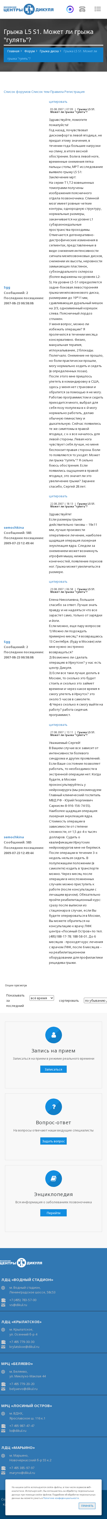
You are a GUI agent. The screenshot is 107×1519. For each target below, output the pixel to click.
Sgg (7, 287)
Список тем (40, 91)
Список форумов (17, 91)
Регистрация (74, 91)
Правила (57, 91)
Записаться (53, 1069)
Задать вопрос (53, 1141)
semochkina (14, 527)
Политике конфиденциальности (61, 1498)
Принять (87, 1506)
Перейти (53, 1213)
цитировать (58, 101)
